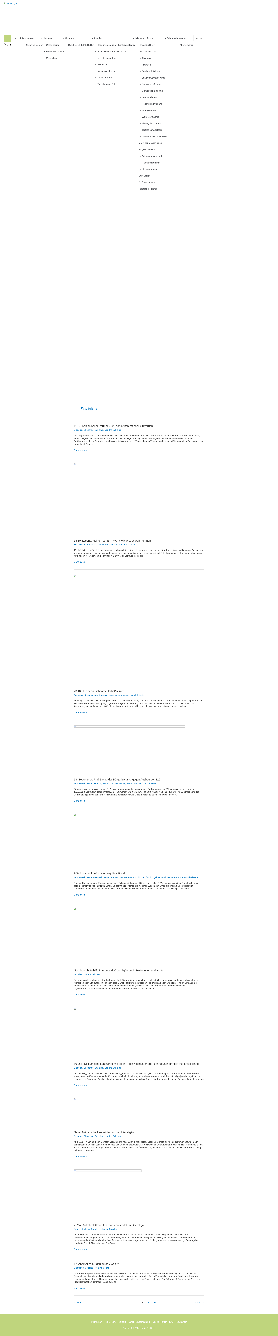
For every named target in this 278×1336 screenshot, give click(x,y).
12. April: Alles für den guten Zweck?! (97, 1264)
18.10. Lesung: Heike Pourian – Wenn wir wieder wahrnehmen (112, 540)
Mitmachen (96, 1322)
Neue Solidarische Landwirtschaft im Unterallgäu (104, 1132)
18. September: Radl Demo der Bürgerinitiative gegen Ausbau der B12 (117, 779)
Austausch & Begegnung (86, 695)
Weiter (199, 1302)
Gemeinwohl (173, 877)
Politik (105, 544)
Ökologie (78, 430)
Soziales (99, 430)
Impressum (110, 1322)
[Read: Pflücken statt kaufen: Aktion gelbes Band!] (129, 841)
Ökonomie (88, 430)
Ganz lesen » (80, 450)
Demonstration (94, 783)
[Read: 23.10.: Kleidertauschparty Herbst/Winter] (129, 630)
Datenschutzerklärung (139, 1322)
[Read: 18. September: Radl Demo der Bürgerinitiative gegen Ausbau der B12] (129, 750)
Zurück (79, 1302)
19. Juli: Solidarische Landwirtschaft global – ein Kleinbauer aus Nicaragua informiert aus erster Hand (136, 1063)
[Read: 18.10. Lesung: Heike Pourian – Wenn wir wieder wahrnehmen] (129, 499)
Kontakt (122, 1322)
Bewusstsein (80, 544)
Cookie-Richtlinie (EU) (163, 1322)
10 (154, 1302)
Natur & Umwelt (110, 783)
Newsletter (181, 1322)
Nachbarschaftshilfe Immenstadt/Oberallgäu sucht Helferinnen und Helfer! (119, 970)
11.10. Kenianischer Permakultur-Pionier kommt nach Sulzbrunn (113, 426)
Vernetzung (123, 695)
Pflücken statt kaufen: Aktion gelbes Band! (99, 873)
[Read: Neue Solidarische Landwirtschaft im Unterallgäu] (104, 1112)
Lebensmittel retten (189, 877)
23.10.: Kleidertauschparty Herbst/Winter (99, 691)
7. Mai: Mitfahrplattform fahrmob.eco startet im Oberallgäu (109, 1225)
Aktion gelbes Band (156, 877)
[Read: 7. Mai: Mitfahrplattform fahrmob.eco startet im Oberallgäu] (107, 1194)
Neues (122, 783)
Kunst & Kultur (94, 544)
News (129, 783)
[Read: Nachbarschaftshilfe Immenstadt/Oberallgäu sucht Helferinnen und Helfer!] (129, 936)
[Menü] (7, 38)
